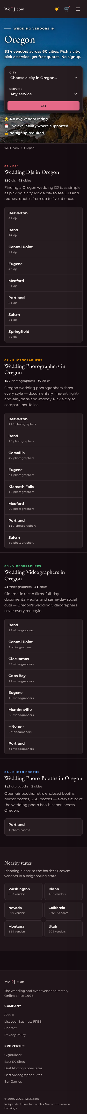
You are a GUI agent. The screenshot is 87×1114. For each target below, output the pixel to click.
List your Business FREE (23, 1021)
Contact (10, 1028)
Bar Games (13, 1081)
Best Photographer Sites (23, 1068)
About (9, 1015)
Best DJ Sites (14, 1061)
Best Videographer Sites (23, 1075)
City (12, 72)
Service (15, 89)
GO (43, 106)
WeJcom (14, 9)
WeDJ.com (11, 148)
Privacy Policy (15, 1035)
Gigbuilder (13, 1055)
